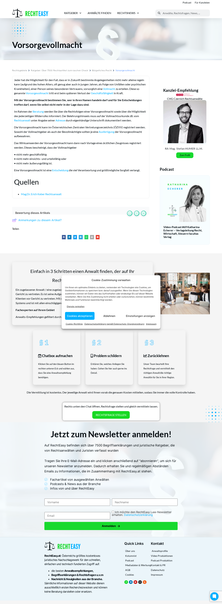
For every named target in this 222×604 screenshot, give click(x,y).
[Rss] (145, 582)
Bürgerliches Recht (102, 70)
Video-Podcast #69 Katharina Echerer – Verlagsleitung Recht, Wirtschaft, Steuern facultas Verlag (182, 232)
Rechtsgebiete (19, 70)
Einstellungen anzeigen (140, 315)
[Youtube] (135, 582)
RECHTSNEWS (126, 13)
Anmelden (111, 526)
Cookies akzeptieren (80, 315)
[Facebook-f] (126, 582)
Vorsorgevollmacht (37, 93)
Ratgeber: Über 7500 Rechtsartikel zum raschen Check (59, 70)
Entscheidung (60, 170)
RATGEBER (71, 13)
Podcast (187, 2)
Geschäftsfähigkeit (102, 93)
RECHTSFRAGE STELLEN (111, 414)
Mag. (172, 148)
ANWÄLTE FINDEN (99, 13)
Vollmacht (109, 88)
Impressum (151, 324)
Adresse (60, 120)
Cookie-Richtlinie (74, 324)
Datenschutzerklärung (138, 515)
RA (167, 148)
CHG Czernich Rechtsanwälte (184, 98)
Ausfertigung (106, 131)
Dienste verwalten (75, 306)
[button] (64, 237)
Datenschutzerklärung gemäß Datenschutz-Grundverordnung (114, 324)
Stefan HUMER (185, 148)
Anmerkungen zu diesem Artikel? (40, 220)
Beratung (38, 111)
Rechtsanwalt (22, 120)
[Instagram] (140, 582)
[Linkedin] (131, 582)
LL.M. (199, 148)
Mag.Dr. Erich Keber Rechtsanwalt (41, 194)
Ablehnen (109, 315)
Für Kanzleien (202, 2)
